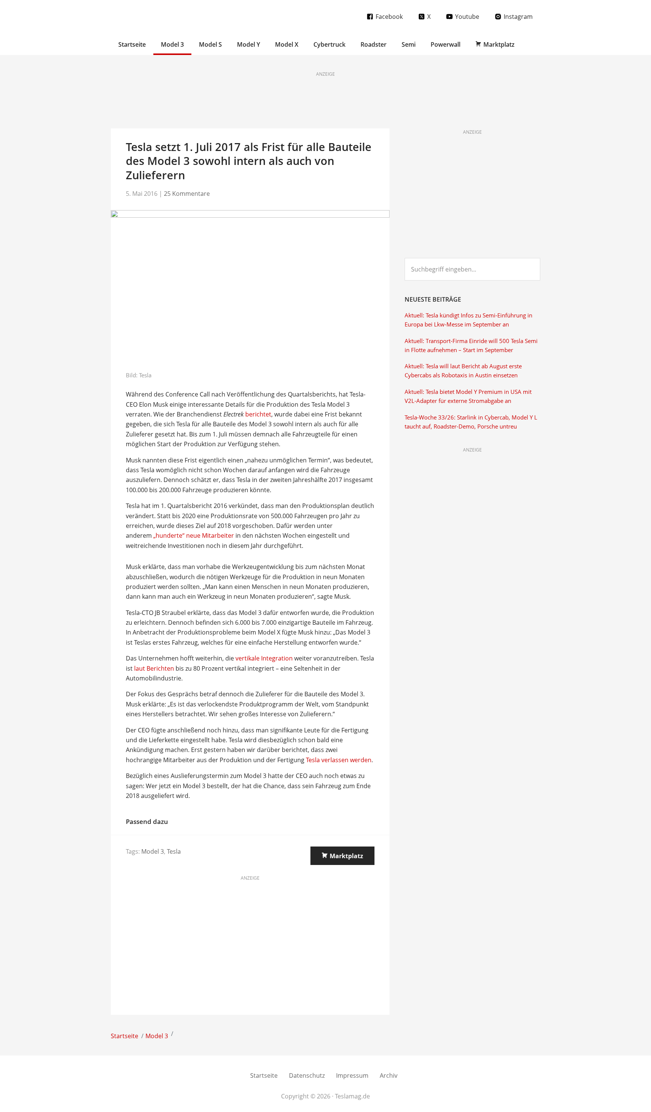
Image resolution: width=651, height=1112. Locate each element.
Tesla (174, 851)
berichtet (258, 414)
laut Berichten (154, 668)
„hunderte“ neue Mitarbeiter (193, 535)
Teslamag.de (155, 16)
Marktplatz (346, 856)
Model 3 (152, 851)
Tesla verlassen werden (338, 760)
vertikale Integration (264, 658)
